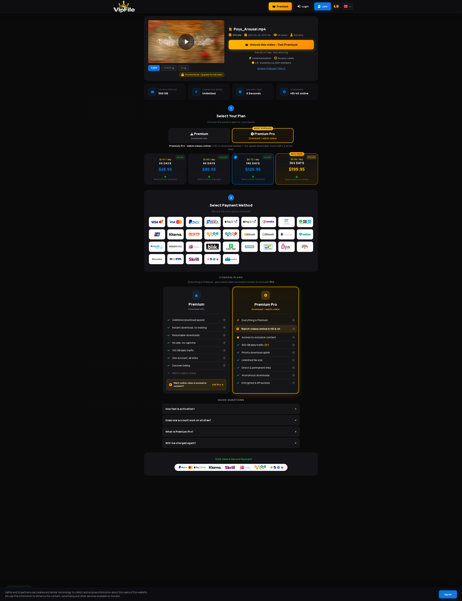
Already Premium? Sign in (271, 68)
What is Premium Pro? (179, 431)
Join (324, 6)
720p (154, 67)
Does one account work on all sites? (188, 420)
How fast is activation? (180, 409)
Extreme (298, 35)
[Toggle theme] (336, 6)
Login (305, 6)
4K (182, 67)
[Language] (347, 6)
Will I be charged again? (180, 443)
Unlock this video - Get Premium (274, 44)
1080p (167, 67)
